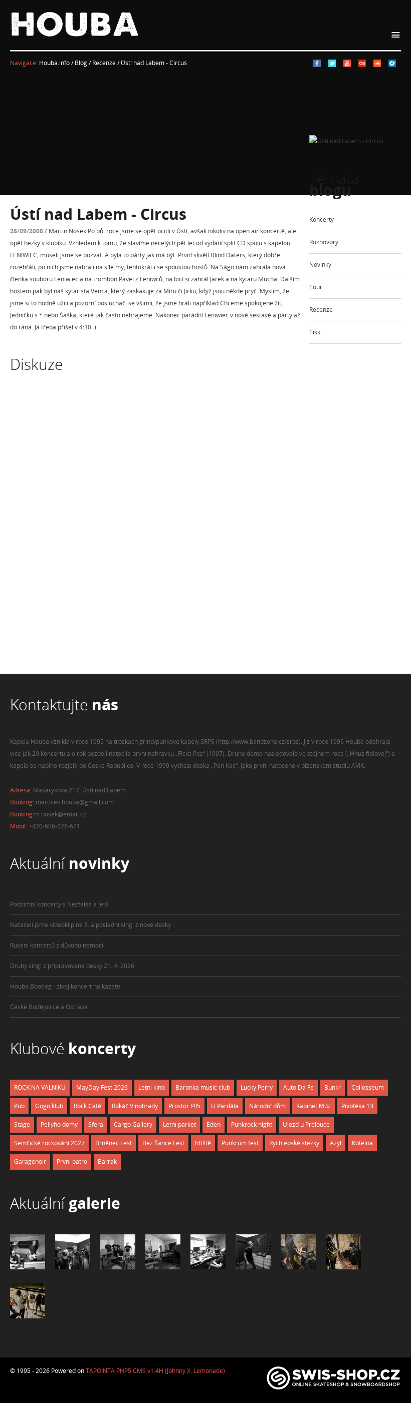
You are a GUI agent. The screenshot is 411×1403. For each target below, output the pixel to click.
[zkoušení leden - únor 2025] (298, 1267)
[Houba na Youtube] (347, 65)
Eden (214, 1124)
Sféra (95, 1124)
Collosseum (367, 1087)
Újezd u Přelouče (306, 1124)
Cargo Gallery (133, 1124)
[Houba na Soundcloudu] (377, 65)
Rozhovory (323, 242)
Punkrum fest (240, 1143)
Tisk (314, 332)
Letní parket (179, 1124)
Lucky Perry (257, 1087)
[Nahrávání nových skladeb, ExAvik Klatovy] (27, 1267)
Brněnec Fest (113, 1143)
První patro (72, 1161)
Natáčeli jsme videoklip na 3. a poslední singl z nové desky (90, 924)
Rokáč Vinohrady (135, 1106)
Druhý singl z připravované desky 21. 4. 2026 (72, 966)
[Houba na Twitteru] (332, 65)
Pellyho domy (59, 1124)
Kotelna (362, 1143)
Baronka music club (202, 1087)
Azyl (335, 1143)
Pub (19, 1106)
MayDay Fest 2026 (102, 1087)
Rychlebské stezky (294, 1143)
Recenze (321, 309)
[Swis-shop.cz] (333, 1389)
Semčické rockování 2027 (49, 1143)
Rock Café (87, 1106)
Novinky (320, 264)
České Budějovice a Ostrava (49, 1007)
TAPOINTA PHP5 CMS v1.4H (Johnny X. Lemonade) (155, 1370)
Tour (315, 287)
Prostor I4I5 (184, 1106)
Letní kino (151, 1087)
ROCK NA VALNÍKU (40, 1087)
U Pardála (225, 1106)
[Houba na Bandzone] (392, 65)
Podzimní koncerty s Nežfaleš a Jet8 (59, 904)
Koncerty (321, 219)
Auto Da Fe (298, 1087)
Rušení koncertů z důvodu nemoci (56, 945)
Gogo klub (49, 1106)
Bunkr (332, 1087)
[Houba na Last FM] (362, 65)
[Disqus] (155, 532)
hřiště (203, 1143)
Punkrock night (251, 1124)
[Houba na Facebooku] (317, 65)
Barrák (107, 1161)
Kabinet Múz (313, 1106)
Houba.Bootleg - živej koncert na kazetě (65, 986)
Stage (22, 1124)
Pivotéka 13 (357, 1106)
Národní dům (267, 1106)
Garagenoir (30, 1161)
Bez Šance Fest (163, 1143)
